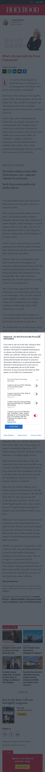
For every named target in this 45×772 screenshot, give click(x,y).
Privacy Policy (36, 435)
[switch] (36, 385)
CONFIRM (13, 427)
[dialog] (22, 386)
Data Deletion (9, 435)
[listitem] (22, 380)
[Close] (40, 337)
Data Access (22, 435)
